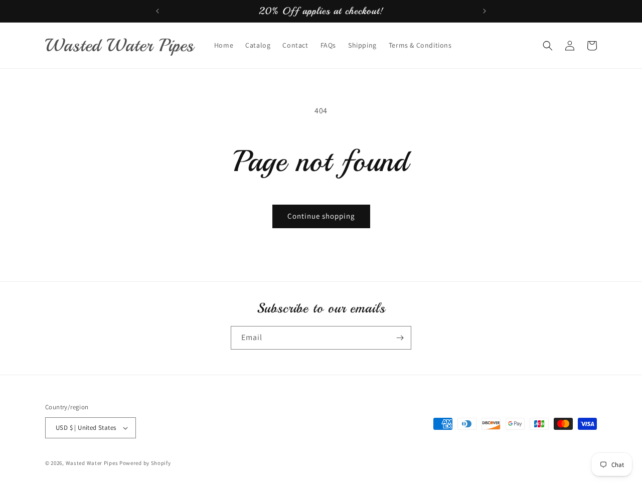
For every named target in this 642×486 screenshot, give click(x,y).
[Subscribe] (400, 338)
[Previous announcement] (157, 11)
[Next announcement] (484, 11)
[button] (548, 46)
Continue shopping (321, 216)
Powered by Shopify (145, 462)
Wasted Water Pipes (92, 462)
